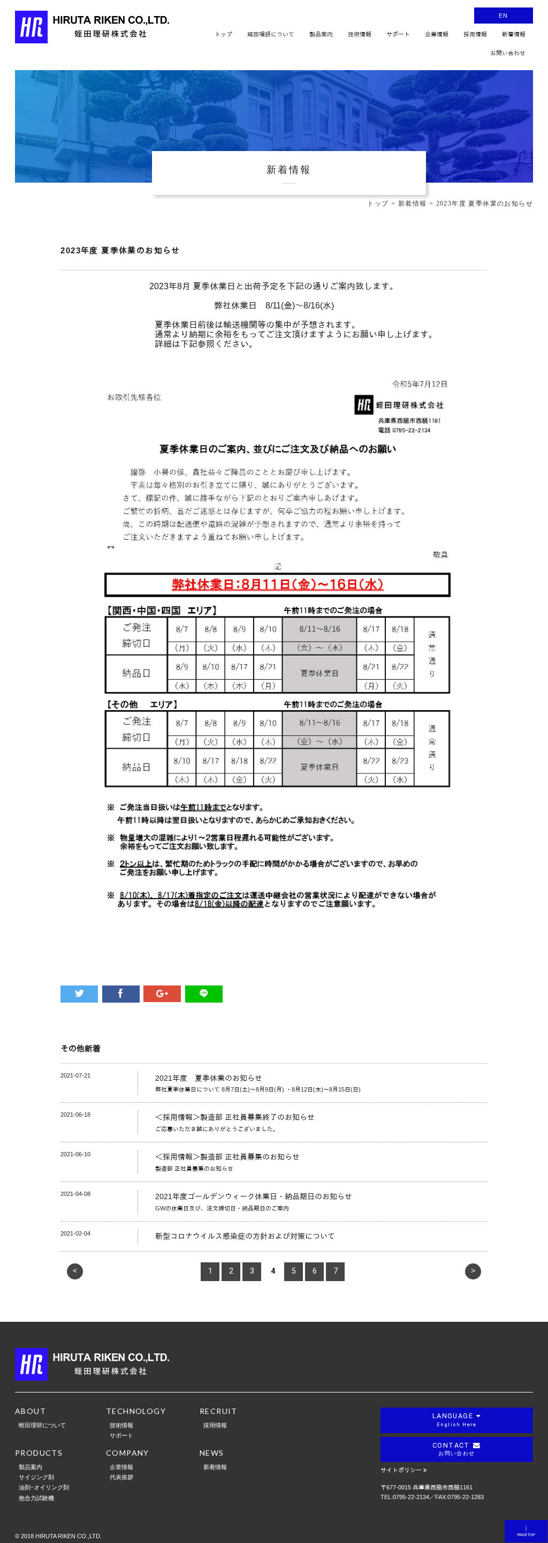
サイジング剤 (36, 1476)
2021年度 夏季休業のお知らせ (208, 1078)
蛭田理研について (42, 1424)
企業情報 (121, 1466)
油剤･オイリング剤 (44, 1487)
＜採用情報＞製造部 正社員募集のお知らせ (227, 1157)
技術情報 (121, 1424)
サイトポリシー (401, 1470)
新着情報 (215, 1466)
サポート (121, 1435)
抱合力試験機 (36, 1497)
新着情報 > (417, 203)
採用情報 (215, 1424)
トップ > (382, 203)
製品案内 (30, 1466)
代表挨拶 (121, 1476)
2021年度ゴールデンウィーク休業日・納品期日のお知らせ (253, 1196)
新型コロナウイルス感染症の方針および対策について (245, 1236)
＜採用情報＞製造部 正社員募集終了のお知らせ (235, 1117)
